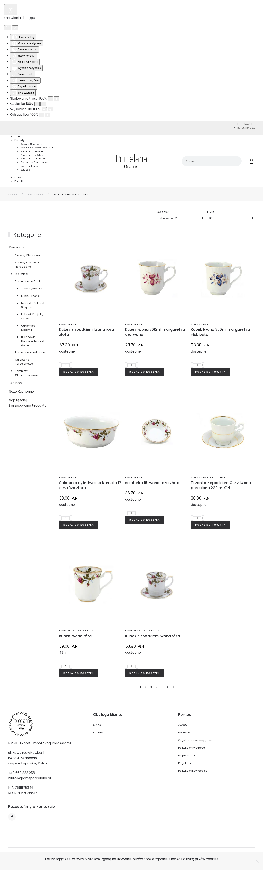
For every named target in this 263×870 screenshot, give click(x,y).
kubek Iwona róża (75, 635)
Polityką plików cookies (199, 859)
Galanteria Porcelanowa (24, 362)
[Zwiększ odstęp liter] (47, 115)
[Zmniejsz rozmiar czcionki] (37, 104)
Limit (211, 212)
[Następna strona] (173, 687)
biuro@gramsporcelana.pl (29, 778)
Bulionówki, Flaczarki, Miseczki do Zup (33, 341)
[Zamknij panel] (15, 27)
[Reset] (7, 27)
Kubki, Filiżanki (30, 296)
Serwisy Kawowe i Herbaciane (27, 265)
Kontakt (98, 732)
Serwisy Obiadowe (27, 255)
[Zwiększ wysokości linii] (50, 109)
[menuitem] (245, 124)
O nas (97, 725)
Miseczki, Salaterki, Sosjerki (33, 305)
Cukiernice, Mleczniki (28, 328)
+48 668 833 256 (21, 772)
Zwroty (182, 725)
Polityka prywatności (191, 748)
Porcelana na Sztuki (28, 281)
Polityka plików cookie (193, 771)
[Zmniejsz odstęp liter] (41, 115)
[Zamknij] (257, 861)
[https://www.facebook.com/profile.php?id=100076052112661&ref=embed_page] (12, 817)
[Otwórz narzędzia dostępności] (10, 9)
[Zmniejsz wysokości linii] (44, 109)
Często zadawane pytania (195, 740)
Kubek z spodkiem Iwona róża (152, 635)
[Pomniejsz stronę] (50, 98)
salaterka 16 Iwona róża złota (152, 482)
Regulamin (185, 763)
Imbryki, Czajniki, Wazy (32, 316)
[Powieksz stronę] (56, 98)
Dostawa (184, 732)
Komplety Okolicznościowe (26, 373)
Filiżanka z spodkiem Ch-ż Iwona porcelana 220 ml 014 (221, 485)
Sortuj (163, 212)
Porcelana (17, 247)
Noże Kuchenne (21, 391)
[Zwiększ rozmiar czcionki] (43, 104)
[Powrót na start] (131, 161)
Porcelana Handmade (30, 352)
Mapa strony (186, 755)
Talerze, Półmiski (32, 288)
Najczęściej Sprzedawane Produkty (27, 403)
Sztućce (15, 382)
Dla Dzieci (21, 274)
